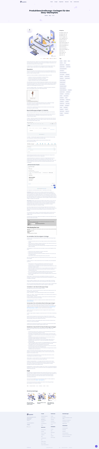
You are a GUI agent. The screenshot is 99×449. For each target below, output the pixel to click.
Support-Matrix (43, 441)
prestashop (67, 74)
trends (61, 107)
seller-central (62, 111)
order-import (62, 70)
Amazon (52, 429)
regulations (61, 109)
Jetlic (30, 447)
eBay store (67, 111)
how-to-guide (62, 74)
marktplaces (62, 101)
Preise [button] (71, 1)
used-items (61, 115)
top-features (66, 113)
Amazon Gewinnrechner (44, 444)
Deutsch (29, 426)
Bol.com (53, 437)
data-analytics (62, 99)
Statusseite (64, 429)
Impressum (70, 447)
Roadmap (64, 431)
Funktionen (42, 421)
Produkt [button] (51, 1)
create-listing (68, 66)
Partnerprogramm (65, 428)
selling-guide (68, 64)
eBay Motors (53, 432)
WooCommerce (53, 422)
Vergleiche (42, 434)
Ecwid (52, 424)
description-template (63, 86)
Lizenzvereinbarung (65, 433)
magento (61, 113)
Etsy (51, 434)
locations (66, 109)
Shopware (52, 419)
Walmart (52, 435)
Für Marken (64, 416)
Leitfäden (42, 431)
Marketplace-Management (66, 420)
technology (61, 105)
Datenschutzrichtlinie (64, 447)
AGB (59, 447)
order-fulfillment (62, 84)
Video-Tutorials (43, 433)
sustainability (65, 107)
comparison (61, 97)
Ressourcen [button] (67, 1)
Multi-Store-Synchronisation (43, 420)
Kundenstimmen (43, 438)
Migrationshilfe (64, 423)
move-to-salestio (62, 80)
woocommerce (67, 78)
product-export (62, 66)
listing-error (61, 78)
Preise (42, 425)
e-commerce (67, 93)
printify (61, 95)
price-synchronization (63, 72)
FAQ (41, 439)
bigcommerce (62, 64)
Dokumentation (43, 429)
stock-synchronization (63, 68)
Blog (50, 15)
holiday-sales (68, 99)
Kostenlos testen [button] (76, 1)
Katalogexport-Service (65, 421)
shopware (61, 76)
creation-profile (67, 76)
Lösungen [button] (55, 1)
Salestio (46, 15)
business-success (62, 82)
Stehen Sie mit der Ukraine (66, 436)
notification (61, 93)
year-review (67, 103)
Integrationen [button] (61, 1)
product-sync (62, 103)
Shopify (52, 416)
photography (67, 105)
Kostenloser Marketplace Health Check (67, 418)
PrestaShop (52, 421)
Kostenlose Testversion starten (67, 434)
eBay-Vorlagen (43, 443)
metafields (67, 101)
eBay (51, 430)
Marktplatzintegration (44, 416)
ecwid (66, 97)
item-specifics (66, 95)
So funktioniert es (43, 423)
